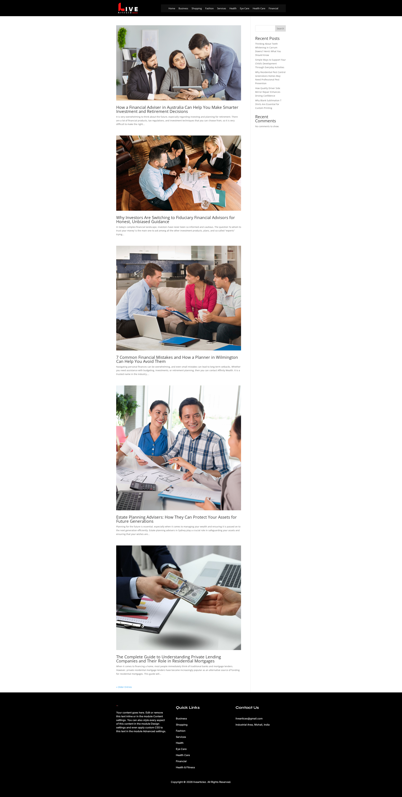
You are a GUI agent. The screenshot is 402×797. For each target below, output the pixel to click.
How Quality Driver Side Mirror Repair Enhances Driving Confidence (267, 92)
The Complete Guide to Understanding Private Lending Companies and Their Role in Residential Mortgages (168, 659)
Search (280, 28)
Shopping (197, 8)
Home (171, 8)
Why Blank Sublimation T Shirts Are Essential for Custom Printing (268, 104)
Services (221, 8)
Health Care (259, 8)
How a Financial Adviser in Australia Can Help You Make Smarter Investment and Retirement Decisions (177, 109)
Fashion (209, 8)
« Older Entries (124, 687)
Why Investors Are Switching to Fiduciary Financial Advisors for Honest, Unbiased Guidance (175, 219)
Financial (273, 8)
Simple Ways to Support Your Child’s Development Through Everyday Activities (270, 63)
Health (232, 8)
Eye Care (244, 8)
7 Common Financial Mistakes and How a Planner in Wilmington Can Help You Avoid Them (177, 359)
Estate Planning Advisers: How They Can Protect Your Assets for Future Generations (176, 519)
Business (183, 8)
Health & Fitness (185, 767)
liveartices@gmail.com (249, 718)
